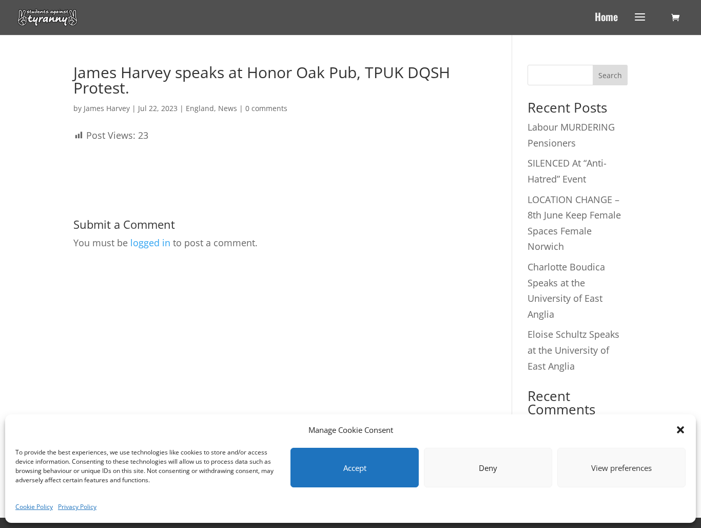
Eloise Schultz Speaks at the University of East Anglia (573, 350)
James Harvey (107, 108)
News (227, 108)
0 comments (266, 108)
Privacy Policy (77, 506)
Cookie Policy (34, 506)
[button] (680, 430)
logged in (150, 242)
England (200, 108)
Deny (488, 468)
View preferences (621, 468)
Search (610, 75)
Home (606, 18)
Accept (354, 468)
